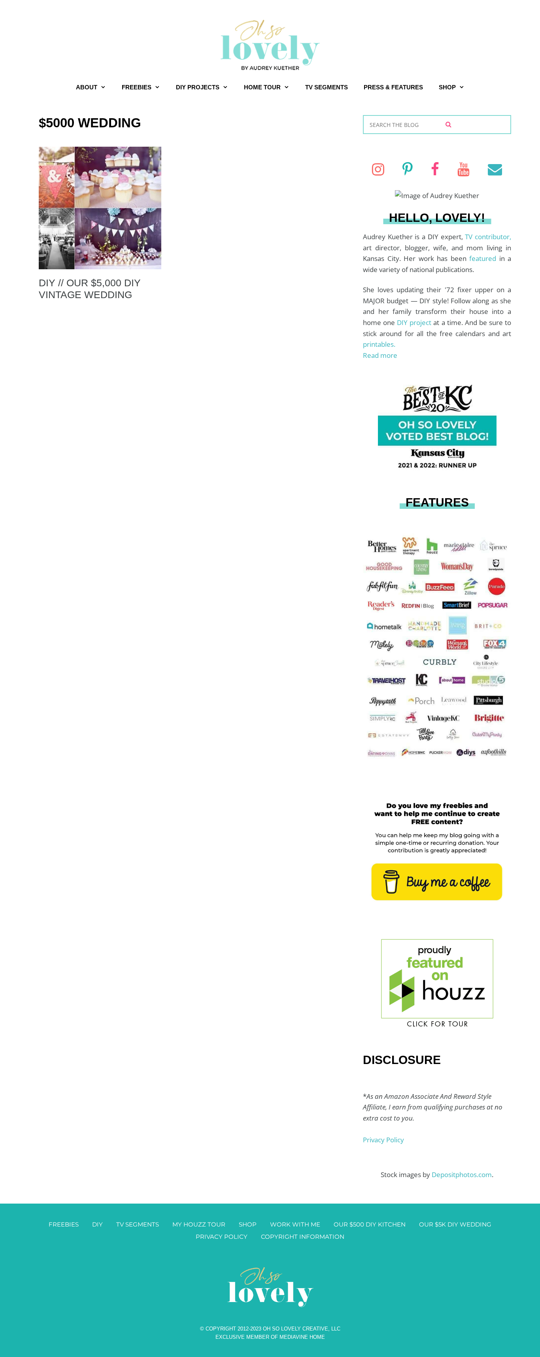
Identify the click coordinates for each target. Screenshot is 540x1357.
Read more (380, 355)
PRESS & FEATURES (393, 87)
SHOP (447, 87)
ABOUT (86, 87)
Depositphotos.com (462, 1174)
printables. (379, 344)
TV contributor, (488, 236)
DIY (97, 1224)
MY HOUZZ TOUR (198, 1224)
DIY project (415, 322)
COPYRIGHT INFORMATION (302, 1236)
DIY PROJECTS (197, 87)
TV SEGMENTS (326, 87)
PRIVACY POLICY (221, 1236)
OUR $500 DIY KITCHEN (370, 1224)
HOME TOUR (262, 87)
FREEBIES (136, 87)
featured (484, 258)
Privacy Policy (383, 1139)
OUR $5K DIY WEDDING (455, 1224)
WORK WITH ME (295, 1224)
